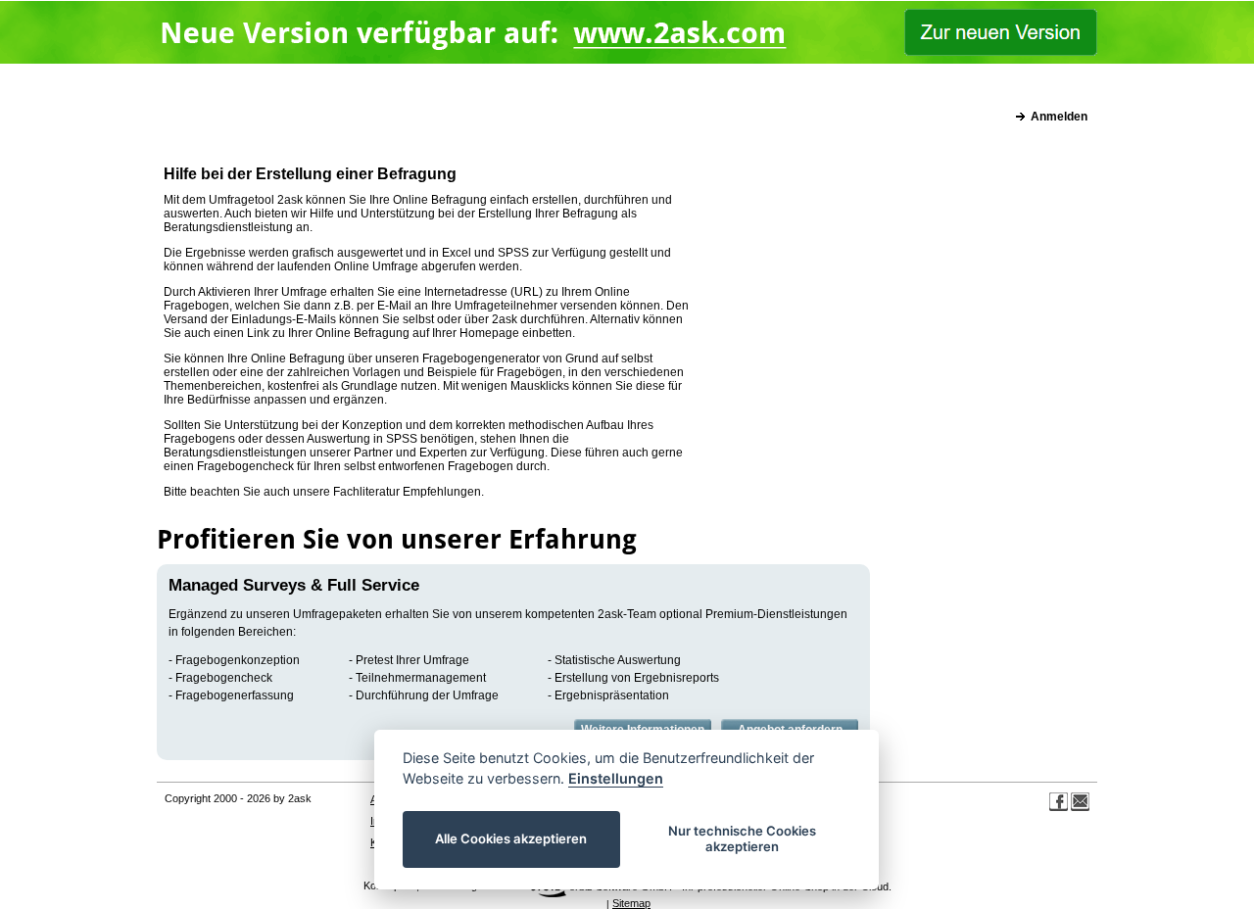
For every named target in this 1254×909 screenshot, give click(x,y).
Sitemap (631, 903)
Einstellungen (615, 778)
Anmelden (1059, 116)
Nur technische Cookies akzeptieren (742, 838)
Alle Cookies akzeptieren (512, 838)
